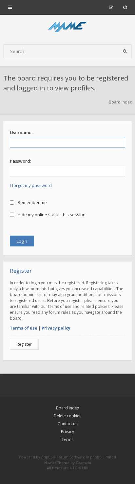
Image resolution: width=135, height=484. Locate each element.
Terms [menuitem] (67, 439)
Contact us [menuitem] (67, 423)
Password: (20, 161)
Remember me (32, 202)
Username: (21, 132)
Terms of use (23, 328)
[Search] (124, 51)
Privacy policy (56, 328)
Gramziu (83, 462)
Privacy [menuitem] (67, 431)
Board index (67, 408)
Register (24, 344)
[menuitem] (125, 7)
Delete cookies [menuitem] (67, 416)
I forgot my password (31, 185)
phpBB (47, 456)
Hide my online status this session (51, 215)
